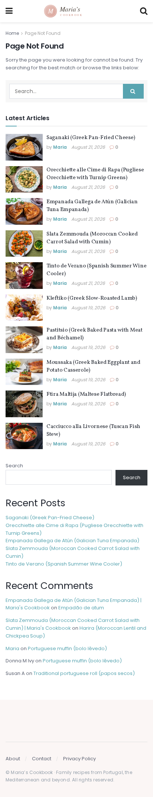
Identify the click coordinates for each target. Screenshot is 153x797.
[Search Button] (143, 11)
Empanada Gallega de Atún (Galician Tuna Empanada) (72, 540)
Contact (41, 758)
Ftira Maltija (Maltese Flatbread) (86, 394)
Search (14, 465)
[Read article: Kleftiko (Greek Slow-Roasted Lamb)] (24, 307)
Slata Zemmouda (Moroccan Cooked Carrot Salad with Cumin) (92, 238)
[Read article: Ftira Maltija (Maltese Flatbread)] (24, 404)
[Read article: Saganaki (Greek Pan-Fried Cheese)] (24, 147)
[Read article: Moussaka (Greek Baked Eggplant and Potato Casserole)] (24, 372)
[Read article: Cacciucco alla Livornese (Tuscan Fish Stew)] (24, 436)
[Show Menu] (9, 11)
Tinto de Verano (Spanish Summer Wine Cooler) (64, 563)
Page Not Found (43, 33)
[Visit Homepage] (76, 11)
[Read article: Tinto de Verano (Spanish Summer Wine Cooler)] (24, 275)
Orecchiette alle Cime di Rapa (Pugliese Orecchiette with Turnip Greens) (95, 174)
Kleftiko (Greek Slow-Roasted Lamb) (91, 298)
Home (12, 33)
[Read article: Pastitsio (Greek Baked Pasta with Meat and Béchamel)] (24, 339)
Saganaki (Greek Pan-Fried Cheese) (90, 138)
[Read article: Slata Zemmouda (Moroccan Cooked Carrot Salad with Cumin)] (24, 243)
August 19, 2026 (88, 307)
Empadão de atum (81, 607)
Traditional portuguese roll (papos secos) (84, 673)
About (13, 758)
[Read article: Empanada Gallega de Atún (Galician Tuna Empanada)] (24, 211)
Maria (60, 147)
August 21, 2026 (88, 147)
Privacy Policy (79, 758)
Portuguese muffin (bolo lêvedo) (67, 648)
